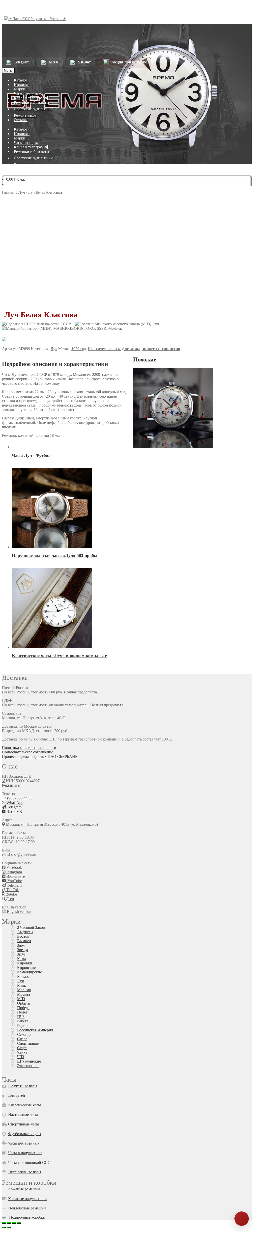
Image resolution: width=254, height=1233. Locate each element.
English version (18, 911)
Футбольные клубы (24, 1134)
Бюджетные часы (22, 1086)
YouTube (14, 881)
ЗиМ (21, 954)
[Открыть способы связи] (241, 1218)
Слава (22, 1039)
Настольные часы (23, 1114)
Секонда (24, 1034)
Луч (21, 192)
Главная (8, 192)
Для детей (16, 1095)
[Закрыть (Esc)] (19, 1223)
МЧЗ (21, 999)
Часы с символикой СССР (30, 1162)
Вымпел (24, 941)
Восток (23, 936)
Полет (22, 1012)
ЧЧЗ (20, 1057)
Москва (23, 994)
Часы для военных (23, 1143)
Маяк (21, 985)
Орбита (23, 1003)
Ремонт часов (25, 115)
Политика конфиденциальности (29, 747)
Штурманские (29, 1061)
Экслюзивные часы (24, 1172)
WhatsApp (14, 802)
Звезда (22, 950)
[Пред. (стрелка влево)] (4, 1227)
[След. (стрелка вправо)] (9, 1227)
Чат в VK (13, 811)
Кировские (26, 967)
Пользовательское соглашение (27, 752)
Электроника (28, 1066)
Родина (23, 1025)
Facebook (13, 867)
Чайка (22, 1052)
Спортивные (28, 1043)
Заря (21, 945)
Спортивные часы (23, 1124)
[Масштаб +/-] (4, 1223)
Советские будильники (33, 109)
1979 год (78, 349)
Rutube (10, 894)
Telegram (14, 807)
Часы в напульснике (25, 1153)
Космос (23, 976)
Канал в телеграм (29, 98)
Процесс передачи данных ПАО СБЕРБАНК (40, 756)
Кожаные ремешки (24, 1189)
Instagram (13, 872)
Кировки (24, 963)
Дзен (9, 899)
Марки (19, 89)
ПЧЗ (21, 1016)
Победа (23, 1008)
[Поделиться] (14, 1223)
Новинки (21, 84)
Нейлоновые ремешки (27, 1208)
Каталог (21, 80)
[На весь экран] (9, 1223)
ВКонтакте (15, 876)
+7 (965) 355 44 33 (17, 798)
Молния (24, 990)
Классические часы (104, 349)
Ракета (22, 1021)
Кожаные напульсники (27, 1199)
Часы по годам (26, 93)
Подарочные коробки (25, 1217)
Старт (22, 1048)
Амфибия (25, 932)
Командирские (29, 972)
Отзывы (21, 120)
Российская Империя (35, 1030)
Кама (21, 959)
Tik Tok (12, 890)
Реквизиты (11, 785)
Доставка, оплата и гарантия (151, 348)
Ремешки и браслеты (31, 102)
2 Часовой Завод (31, 927)
